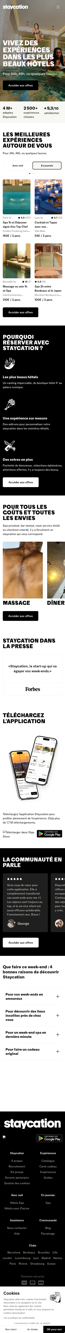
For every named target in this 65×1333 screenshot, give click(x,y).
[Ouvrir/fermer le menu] (58, 7)
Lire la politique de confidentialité (19, 1318)
